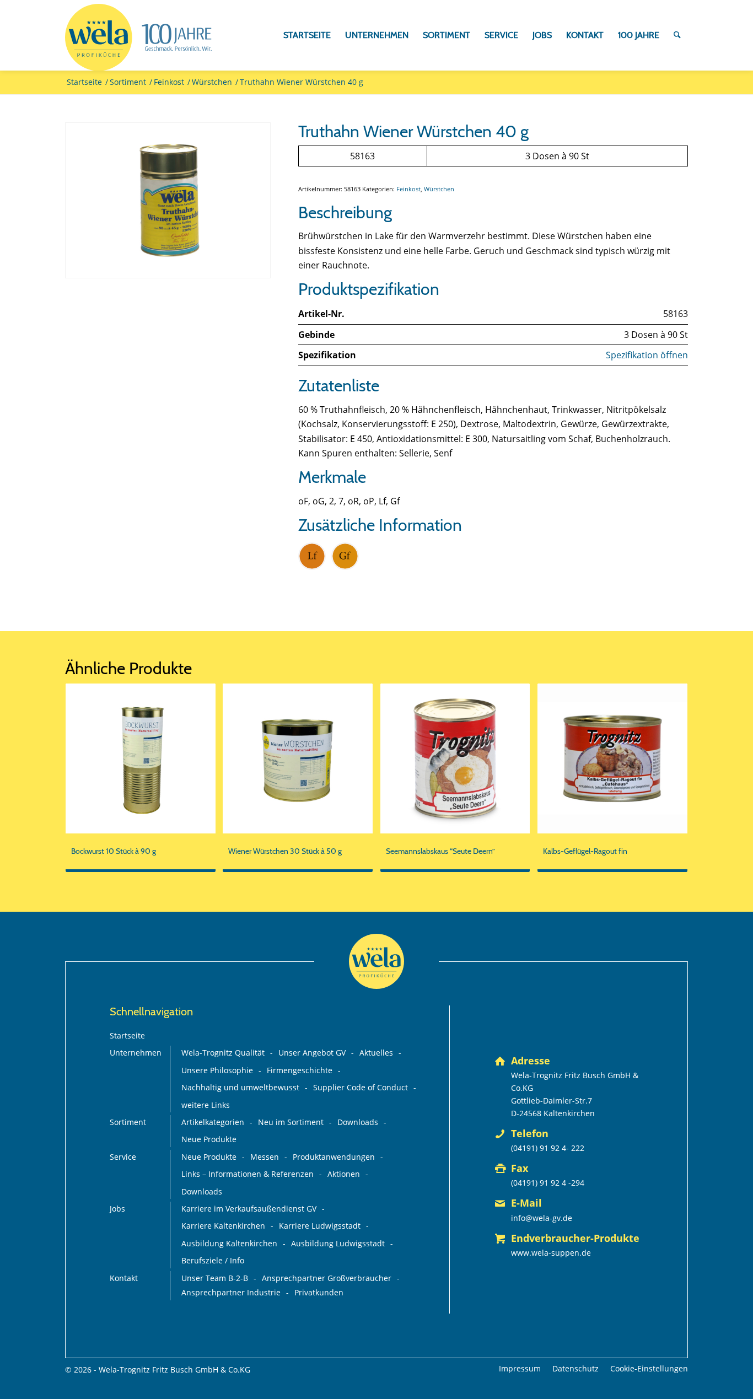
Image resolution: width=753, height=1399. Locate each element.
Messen (264, 1157)
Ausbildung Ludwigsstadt (338, 1243)
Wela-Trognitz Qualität (223, 1052)
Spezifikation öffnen (647, 355)
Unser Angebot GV (312, 1052)
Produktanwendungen (334, 1157)
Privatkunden (318, 1292)
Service (123, 1157)
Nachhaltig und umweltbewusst (240, 1087)
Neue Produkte (208, 1139)
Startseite (127, 1035)
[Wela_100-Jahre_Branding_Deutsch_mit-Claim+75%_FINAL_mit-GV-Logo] (138, 37)
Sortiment (128, 1122)
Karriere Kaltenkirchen (223, 1225)
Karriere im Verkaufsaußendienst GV (248, 1208)
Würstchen (439, 189)
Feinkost (408, 189)
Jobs (117, 1208)
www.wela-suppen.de (551, 1252)
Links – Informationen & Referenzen (247, 1174)
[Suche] (677, 35)
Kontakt (124, 1278)
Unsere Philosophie (217, 1070)
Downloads (357, 1122)
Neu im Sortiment (291, 1122)
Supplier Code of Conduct (360, 1087)
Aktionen (343, 1174)
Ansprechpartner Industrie (231, 1292)
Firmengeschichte (299, 1070)
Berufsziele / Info (212, 1260)
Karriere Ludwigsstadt (320, 1225)
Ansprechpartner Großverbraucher (326, 1278)
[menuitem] (307, 35)
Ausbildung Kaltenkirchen (229, 1243)
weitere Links (205, 1105)
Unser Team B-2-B (214, 1278)
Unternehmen (136, 1052)
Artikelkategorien (212, 1122)
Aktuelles (376, 1052)
